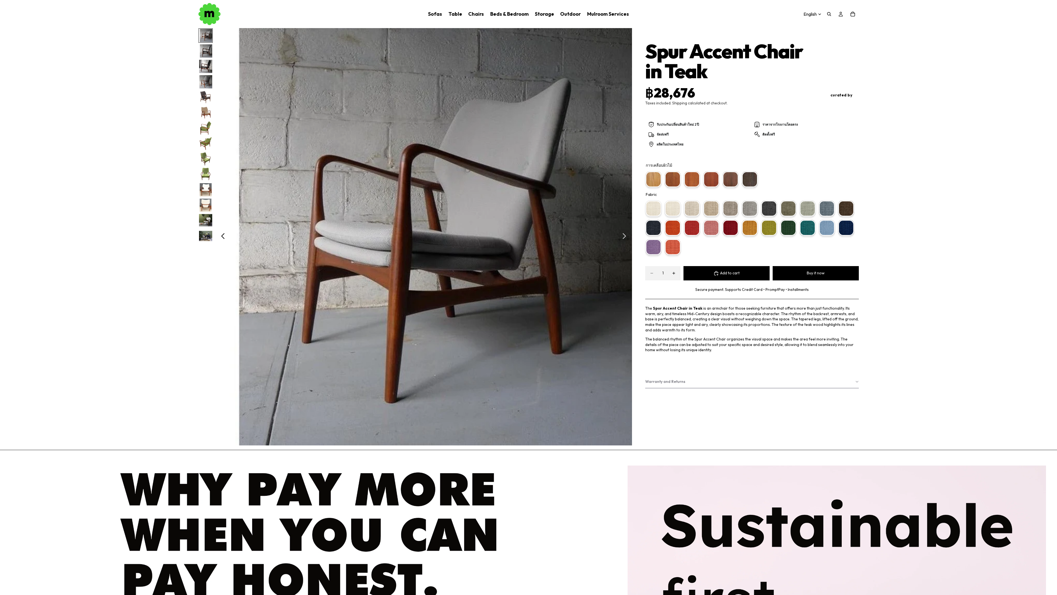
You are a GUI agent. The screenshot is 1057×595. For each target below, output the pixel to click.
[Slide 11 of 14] (205, 189)
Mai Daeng (692, 179)
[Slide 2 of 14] (205, 51)
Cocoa (846, 208)
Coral (672, 247)
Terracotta (672, 228)
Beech (653, 179)
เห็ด (730, 208)
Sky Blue (827, 228)
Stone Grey (750, 208)
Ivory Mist (672, 208)
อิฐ (692, 228)
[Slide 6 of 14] (205, 112)
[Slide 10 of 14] (205, 174)
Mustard (750, 228)
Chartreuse (769, 228)
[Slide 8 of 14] (205, 143)
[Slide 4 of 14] (205, 81)
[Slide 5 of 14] (205, 97)
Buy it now (816, 273)
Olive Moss (788, 208)
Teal (807, 228)
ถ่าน (769, 208)
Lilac (653, 247)
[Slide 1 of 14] (205, 35)
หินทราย (711, 208)
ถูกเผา (750, 179)
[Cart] (853, 14)
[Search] (829, 14)
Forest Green (788, 228)
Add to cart (730, 273)
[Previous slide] (221, 237)
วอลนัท (730, 179)
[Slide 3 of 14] (205, 66)
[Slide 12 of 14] (205, 205)
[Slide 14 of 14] (205, 236)
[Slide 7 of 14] (205, 128)
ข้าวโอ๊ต (692, 208)
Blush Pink (711, 228)
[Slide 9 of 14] (205, 159)
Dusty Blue (827, 208)
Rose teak (711, 179)
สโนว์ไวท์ (653, 208)
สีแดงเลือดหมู (730, 228)
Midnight (653, 228)
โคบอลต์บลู (846, 228)
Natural (672, 179)
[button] (752, 381)
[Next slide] (626, 237)
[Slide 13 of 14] (205, 220)
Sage (807, 208)
